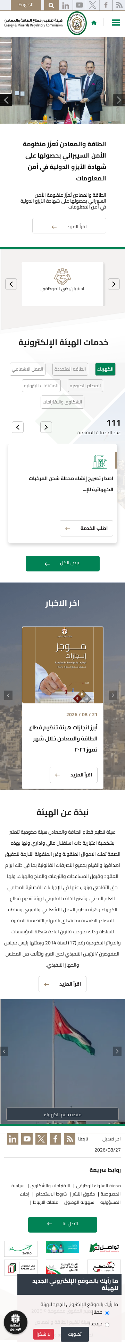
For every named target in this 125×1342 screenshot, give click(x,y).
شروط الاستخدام (51, 1194)
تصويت (75, 1334)
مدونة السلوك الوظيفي (98, 1185)
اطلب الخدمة (94, 528)
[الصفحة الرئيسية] (94, 22)
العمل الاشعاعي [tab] (27, 369)
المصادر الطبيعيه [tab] (85, 385)
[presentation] (114, 284)
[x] (92, 5)
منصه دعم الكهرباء (63, 1114)
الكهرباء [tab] (105, 369)
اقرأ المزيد (77, 226)
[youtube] (79, 5)
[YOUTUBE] (25, 1145)
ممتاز (97, 1312)
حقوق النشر (84, 1194)
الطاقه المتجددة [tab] (70, 369)
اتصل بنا (70, 1223)
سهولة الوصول (79, 1202)
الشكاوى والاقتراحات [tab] (62, 402)
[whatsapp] (66, 5)
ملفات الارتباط (45, 1202)
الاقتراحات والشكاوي (50, 1185)
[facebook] (106, 5)
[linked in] (11, 1145)
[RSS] (68, 1145)
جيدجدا (95, 1323)
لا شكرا (43, 1334)
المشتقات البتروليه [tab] (41, 385)
